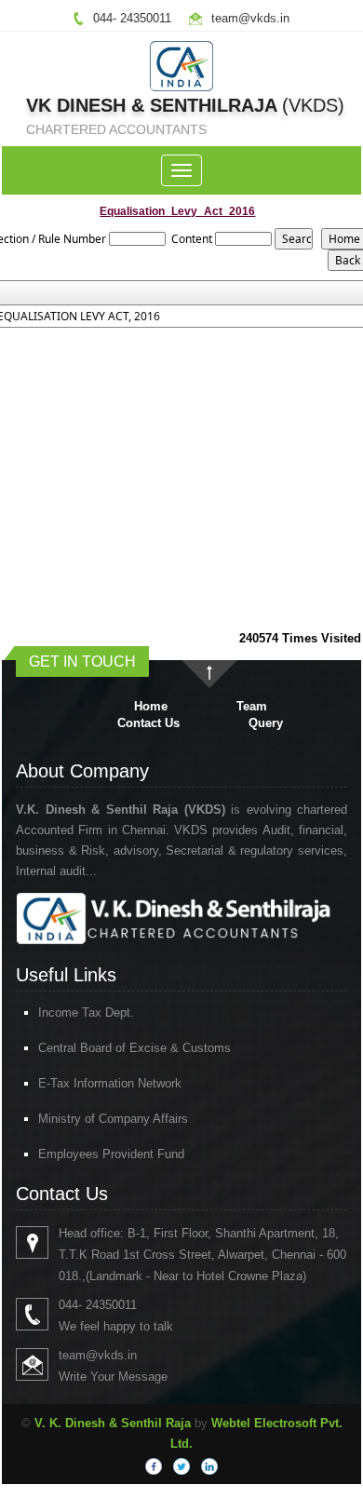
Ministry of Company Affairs (113, 1119)
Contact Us (148, 723)
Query (266, 723)
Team (251, 706)
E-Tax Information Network (110, 1083)
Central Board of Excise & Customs (134, 1048)
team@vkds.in (250, 18)
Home (151, 706)
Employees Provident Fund (111, 1154)
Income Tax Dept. (86, 1012)
